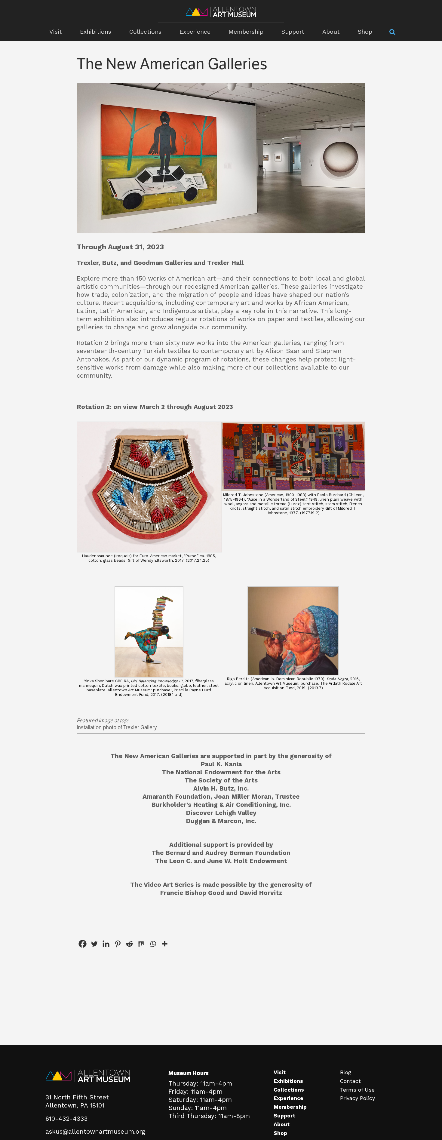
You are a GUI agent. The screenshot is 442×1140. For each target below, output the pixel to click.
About (331, 31)
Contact (350, 1081)
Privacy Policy (357, 1098)
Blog (345, 1072)
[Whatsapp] (153, 944)
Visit (55, 31)
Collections (145, 31)
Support (292, 31)
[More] (164, 944)
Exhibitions (95, 31)
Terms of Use (357, 1090)
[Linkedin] (106, 944)
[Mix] (141, 944)
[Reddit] (129, 944)
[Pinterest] (117, 944)
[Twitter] (94, 944)
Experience (195, 31)
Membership (246, 31)
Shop (365, 31)
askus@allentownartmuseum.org (95, 1131)
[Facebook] (82, 944)
